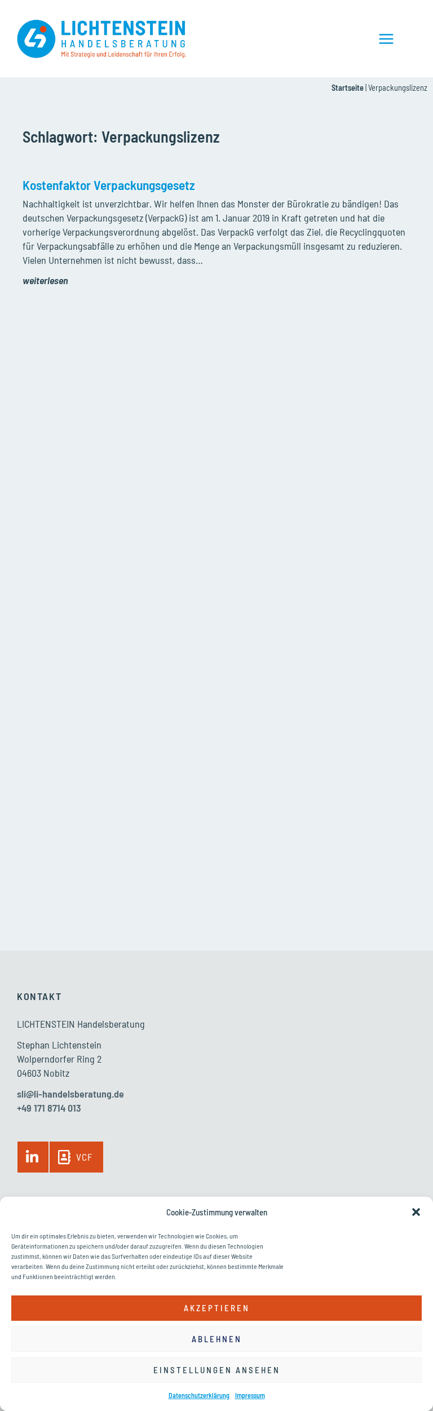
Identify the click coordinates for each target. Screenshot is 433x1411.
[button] (416, 1212)
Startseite (348, 87)
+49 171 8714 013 (49, 1108)
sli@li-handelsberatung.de (70, 1093)
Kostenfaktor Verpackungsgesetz (109, 185)
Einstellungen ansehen (216, 1370)
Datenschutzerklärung (199, 1395)
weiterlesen (45, 280)
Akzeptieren (217, 1308)
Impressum (250, 1395)
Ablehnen (217, 1339)
